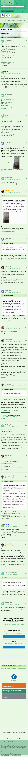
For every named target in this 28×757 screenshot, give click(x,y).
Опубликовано (13, 41)
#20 (26, 603)
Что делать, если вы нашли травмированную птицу (9, 685)
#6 (26, 178)
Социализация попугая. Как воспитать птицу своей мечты (12, 691)
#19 (26, 573)
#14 (26, 425)
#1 (26, 40)
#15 (26, 455)
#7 (26, 191)
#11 (26, 327)
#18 (26, 544)
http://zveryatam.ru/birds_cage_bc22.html (16, 434)
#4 (26, 115)
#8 (26, 238)
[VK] (6, 15)
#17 (26, 525)
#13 (26, 384)
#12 (26, 340)
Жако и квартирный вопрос (17, 34)
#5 (26, 142)
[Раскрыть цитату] (3, 195)
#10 (26, 291)
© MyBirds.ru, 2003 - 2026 (7, 741)
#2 (26, 72)
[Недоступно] (16, 162)
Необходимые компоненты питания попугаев (12, 696)
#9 (26, 267)
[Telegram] (9, 15)
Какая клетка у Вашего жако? (11, 331)
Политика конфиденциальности (10, 732)
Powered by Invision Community (14, 734)
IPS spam (9, 738)
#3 (26, 95)
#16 (26, 476)
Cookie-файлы (22, 732)
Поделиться (7, 656)
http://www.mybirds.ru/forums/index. (10, 399)
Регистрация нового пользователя (14, 636)
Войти (14, 647)
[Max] (2, 15)
